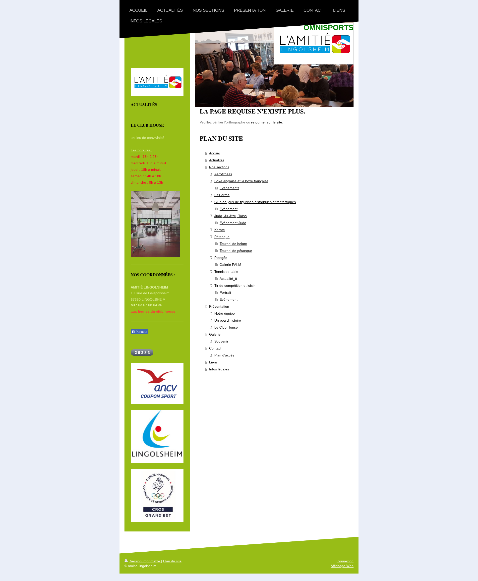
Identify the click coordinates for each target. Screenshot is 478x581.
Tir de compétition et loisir (234, 286)
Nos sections (219, 167)
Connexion (345, 561)
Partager (141, 332)
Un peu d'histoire (227, 320)
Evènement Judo (233, 223)
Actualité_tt (228, 279)
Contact (215, 348)
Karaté (219, 230)
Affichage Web (342, 566)
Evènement (229, 209)
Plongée (220, 258)
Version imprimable (145, 561)
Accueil (214, 153)
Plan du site (172, 561)
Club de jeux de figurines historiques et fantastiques (255, 202)
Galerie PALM (230, 265)
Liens (213, 362)
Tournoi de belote (233, 244)
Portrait (225, 292)
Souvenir (221, 341)
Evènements (229, 188)
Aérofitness (223, 174)
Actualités (216, 160)
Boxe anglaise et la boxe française (241, 181)
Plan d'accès (224, 355)
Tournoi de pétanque (236, 251)
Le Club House (226, 327)
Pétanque (222, 237)
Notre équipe (224, 313)
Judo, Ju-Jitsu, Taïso (230, 216)
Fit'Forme (222, 195)
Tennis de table (226, 272)
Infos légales (219, 369)
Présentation (219, 306)
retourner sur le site (266, 122)
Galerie (215, 334)
